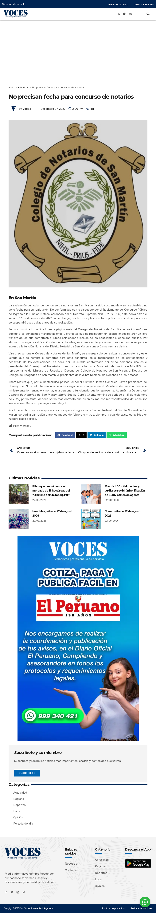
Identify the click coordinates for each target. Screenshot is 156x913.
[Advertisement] (78, 48)
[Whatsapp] (23, 892)
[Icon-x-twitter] (12, 892)
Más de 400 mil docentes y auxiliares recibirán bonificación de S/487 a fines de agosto (125, 491)
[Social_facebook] (112, 14)
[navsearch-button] (148, 14)
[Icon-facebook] (6, 892)
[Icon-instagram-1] (124, 14)
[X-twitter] (118, 14)
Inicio (11, 87)
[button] (107, 14)
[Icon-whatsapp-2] (130, 14)
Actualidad (23, 87)
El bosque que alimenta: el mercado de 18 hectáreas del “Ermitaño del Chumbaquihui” (51, 491)
